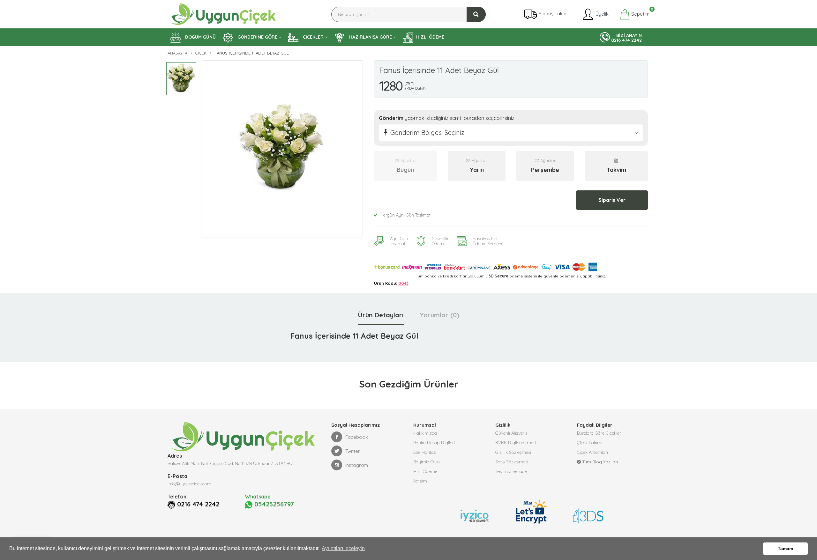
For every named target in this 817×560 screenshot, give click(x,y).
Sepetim (639, 13)
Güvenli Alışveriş (511, 433)
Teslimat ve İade (511, 471)
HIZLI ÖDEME (430, 37)
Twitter (352, 451)
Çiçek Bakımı (589, 443)
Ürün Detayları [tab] (381, 315)
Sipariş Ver (612, 200)
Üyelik (601, 14)
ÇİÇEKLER (313, 37)
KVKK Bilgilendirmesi (515, 443)
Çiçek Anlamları (592, 452)
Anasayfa (177, 52)
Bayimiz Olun (426, 462)
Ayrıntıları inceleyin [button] (343, 548)
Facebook (356, 437)
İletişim (420, 481)
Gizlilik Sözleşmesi (513, 452)
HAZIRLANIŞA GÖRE (370, 37)
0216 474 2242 (198, 504)
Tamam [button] (785, 548)
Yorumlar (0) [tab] (439, 315)
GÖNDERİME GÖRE (256, 37)
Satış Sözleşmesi (511, 462)
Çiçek (201, 52)
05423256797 (273, 504)
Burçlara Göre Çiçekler (599, 433)
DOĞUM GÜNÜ (200, 37)
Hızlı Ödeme (425, 471)
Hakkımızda (425, 433)
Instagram (356, 465)
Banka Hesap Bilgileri (434, 443)
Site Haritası (425, 452)
